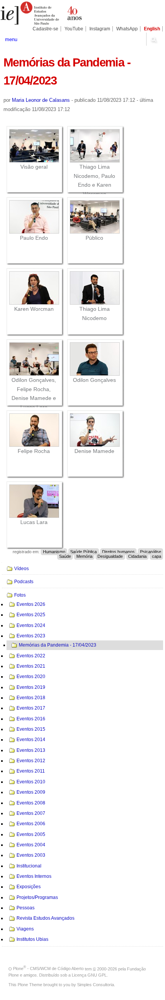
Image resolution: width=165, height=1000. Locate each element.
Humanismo (54, 551)
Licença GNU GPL (89, 975)
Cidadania (137, 556)
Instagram (99, 29)
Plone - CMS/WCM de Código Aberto (48, 968)
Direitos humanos (118, 551)
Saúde (65, 556)
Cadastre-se (45, 29)
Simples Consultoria (95, 984)
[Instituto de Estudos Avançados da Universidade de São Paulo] (41, 13)
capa (156, 556)
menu (11, 39)
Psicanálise (150, 551)
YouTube (73, 29)
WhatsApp (127, 29)
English (152, 29)
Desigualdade (110, 556)
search (153, 39)
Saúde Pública (83, 551)
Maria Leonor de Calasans (41, 100)
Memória (84, 556)
